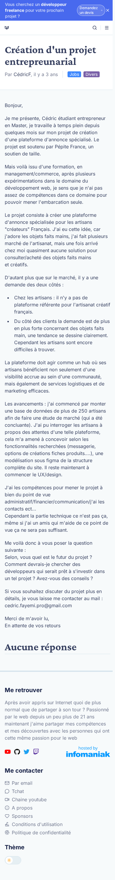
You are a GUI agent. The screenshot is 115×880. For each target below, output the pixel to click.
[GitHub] (17, 752)
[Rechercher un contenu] (94, 27)
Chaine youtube (29, 799)
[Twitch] (36, 752)
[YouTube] (8, 752)
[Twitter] (26, 752)
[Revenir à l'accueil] (7, 27)
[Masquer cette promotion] (107, 10)
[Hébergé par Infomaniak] (88, 751)
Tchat (18, 791)
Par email (22, 783)
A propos (22, 808)
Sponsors (22, 816)
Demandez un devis (89, 10)
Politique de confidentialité (41, 832)
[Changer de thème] (13, 860)
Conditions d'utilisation (37, 824)
